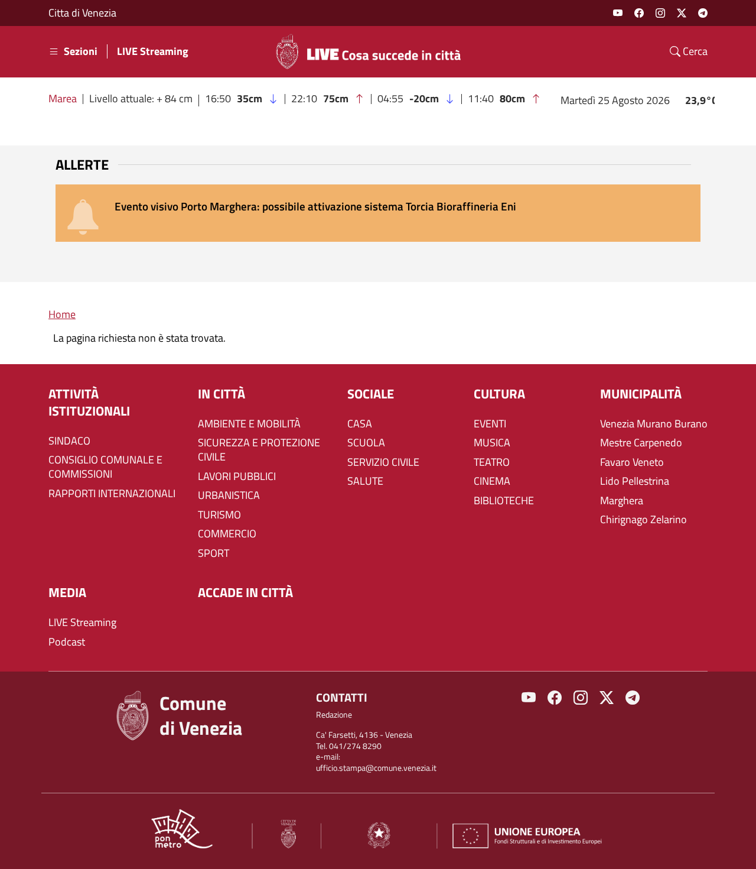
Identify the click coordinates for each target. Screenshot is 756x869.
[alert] (378, 213)
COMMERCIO (227, 534)
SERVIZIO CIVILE (383, 462)
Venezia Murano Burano (654, 424)
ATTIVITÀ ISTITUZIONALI (89, 402)
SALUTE (365, 481)
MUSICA (492, 443)
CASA (359, 424)
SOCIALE (370, 394)
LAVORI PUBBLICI (237, 476)
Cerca (694, 51)
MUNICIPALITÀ (641, 394)
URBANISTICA (229, 495)
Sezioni (80, 51)
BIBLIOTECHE (504, 501)
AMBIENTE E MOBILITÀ (249, 424)
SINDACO (69, 441)
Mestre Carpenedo (641, 443)
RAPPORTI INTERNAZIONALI (111, 494)
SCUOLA (366, 443)
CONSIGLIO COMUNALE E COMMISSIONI (105, 467)
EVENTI (490, 424)
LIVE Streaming (152, 51)
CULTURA (499, 394)
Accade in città (245, 592)
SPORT (213, 553)
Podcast (66, 642)
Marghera (621, 501)
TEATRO (492, 462)
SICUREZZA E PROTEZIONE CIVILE (259, 450)
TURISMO (219, 515)
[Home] (373, 51)
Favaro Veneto (632, 462)
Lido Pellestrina (634, 481)
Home (62, 314)
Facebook (639, 13)
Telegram (703, 13)
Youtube (618, 13)
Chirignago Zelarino (643, 520)
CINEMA (492, 481)
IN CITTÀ (221, 394)
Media (67, 592)
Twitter (681, 13)
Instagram (660, 13)
